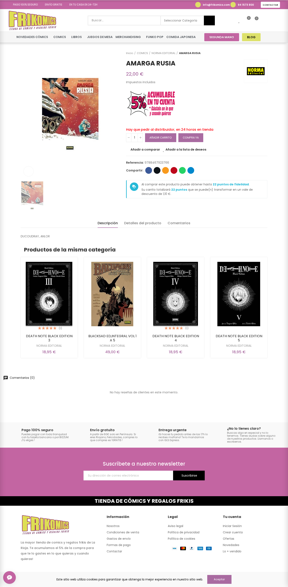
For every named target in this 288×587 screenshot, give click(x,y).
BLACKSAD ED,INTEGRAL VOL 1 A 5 (112, 338)
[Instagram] (277, 37)
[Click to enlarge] (28, 171)
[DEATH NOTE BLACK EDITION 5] (238, 294)
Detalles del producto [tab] (142, 223)
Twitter (157, 170)
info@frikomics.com (216, 5)
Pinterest (174, 170)
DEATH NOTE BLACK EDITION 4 (175, 338)
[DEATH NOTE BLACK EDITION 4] (175, 294)
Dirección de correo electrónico (165, 170)
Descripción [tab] (108, 223)
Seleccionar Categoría (180, 20)
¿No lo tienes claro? (244, 428)
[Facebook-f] (269, 37)
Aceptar (219, 579)
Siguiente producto (264, 53)
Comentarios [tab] (179, 223)
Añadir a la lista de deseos (186, 149)
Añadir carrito (160, 138)
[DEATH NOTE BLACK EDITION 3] (49, 294)
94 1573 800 (246, 5)
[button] (24, 4)
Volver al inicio (259, 53)
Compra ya (191, 138)
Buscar (209, 20)
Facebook (148, 170)
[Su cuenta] (264, 20)
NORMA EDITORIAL (49, 346)
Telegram (190, 170)
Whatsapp (182, 170)
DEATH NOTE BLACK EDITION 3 (49, 338)
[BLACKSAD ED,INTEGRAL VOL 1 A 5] (112, 294)
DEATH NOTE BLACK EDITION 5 (239, 338)
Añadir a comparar (145, 149)
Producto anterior (253, 53)
